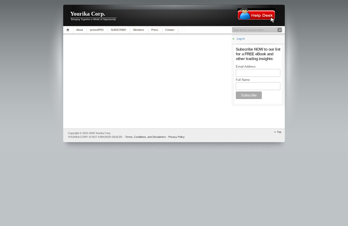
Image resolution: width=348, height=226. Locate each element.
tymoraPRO (97, 29)
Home (68, 30)
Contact (169, 29)
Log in (241, 38)
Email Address (246, 66)
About (79, 29)
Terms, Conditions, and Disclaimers (145, 136)
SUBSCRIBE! (118, 29)
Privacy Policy (176, 136)
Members (138, 29)
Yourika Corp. (87, 14)
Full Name (243, 80)
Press (154, 29)
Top (279, 131)
